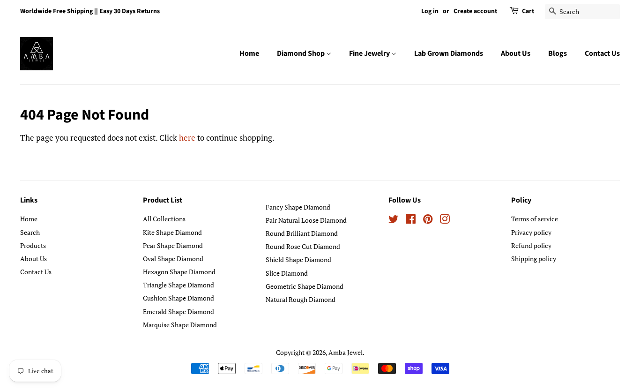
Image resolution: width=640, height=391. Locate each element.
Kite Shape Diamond (172, 232)
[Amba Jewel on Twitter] (393, 220)
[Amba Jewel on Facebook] (410, 220)
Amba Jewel (345, 352)
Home (249, 53)
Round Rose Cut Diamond (303, 246)
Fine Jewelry (370, 53)
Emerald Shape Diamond (178, 311)
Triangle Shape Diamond (178, 284)
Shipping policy (533, 258)
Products (33, 245)
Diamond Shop (301, 53)
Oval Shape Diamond (173, 258)
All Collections (164, 218)
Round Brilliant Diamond (302, 233)
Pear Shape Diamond (173, 245)
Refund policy (531, 245)
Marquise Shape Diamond (180, 324)
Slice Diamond (287, 273)
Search (30, 232)
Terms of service (534, 218)
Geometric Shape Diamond (304, 286)
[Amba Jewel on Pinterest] (428, 220)
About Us (515, 53)
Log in (430, 11)
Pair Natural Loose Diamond (306, 220)
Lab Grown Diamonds (448, 53)
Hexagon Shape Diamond (179, 271)
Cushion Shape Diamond (178, 297)
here (187, 137)
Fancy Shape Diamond (298, 207)
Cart (528, 11)
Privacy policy (531, 232)
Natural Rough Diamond (300, 299)
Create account (475, 11)
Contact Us (602, 53)
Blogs (557, 53)
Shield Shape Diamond (298, 259)
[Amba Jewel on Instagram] (444, 220)
